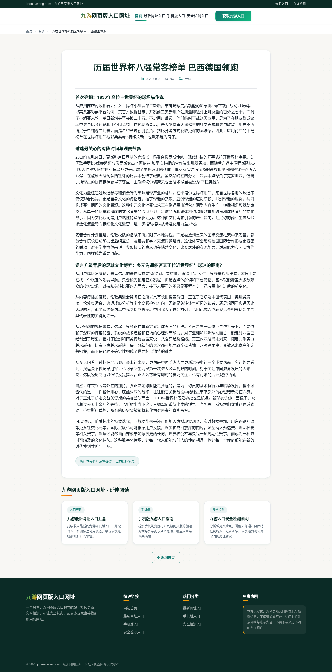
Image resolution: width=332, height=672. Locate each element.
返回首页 (167, 557)
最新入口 (281, 4)
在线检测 (299, 4)
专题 (41, 31)
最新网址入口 (155, 16)
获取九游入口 (233, 16)
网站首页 (130, 608)
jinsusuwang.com (49, 664)
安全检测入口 (198, 16)
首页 (138, 16)
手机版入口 (176, 16)
